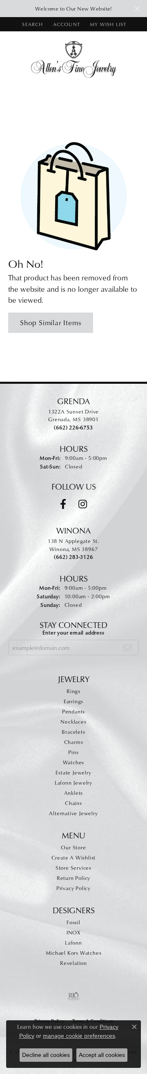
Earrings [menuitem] (73, 701)
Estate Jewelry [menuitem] (73, 772)
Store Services (73, 867)
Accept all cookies (102, 1055)
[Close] (137, 9)
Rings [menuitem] (73, 691)
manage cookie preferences (79, 1035)
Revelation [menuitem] (73, 963)
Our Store (73, 847)
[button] (31, 24)
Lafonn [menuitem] (73, 942)
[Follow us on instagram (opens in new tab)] (82, 504)
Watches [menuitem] (74, 762)
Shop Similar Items (50, 322)
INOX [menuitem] (73, 932)
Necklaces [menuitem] (73, 721)
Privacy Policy (73, 888)
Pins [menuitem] (73, 752)
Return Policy (73, 878)
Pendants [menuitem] (73, 711)
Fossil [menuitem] (73, 922)
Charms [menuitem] (73, 742)
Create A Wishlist (73, 857)
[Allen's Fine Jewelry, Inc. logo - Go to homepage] (74, 58)
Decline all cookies (46, 1055)
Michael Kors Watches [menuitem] (74, 952)
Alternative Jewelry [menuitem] (73, 813)
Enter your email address (73, 632)
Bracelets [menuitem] (73, 731)
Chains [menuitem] (73, 803)
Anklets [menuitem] (73, 792)
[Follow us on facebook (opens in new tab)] (63, 504)
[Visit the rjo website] (73, 996)
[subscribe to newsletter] (127, 647)
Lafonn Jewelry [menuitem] (73, 782)
